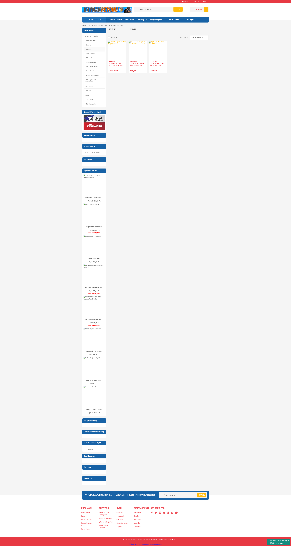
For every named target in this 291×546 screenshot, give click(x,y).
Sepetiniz (120, 526)
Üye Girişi (120, 519)
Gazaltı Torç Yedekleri (91, 36)
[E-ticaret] (145, 544)
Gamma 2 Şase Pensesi (94, 409)
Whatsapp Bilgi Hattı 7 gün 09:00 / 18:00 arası (279, 542)
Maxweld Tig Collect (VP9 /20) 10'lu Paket (116, 64)
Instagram (137, 519)
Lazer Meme (89, 86)
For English (190, 20)
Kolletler (120, 25)
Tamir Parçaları (90, 71)
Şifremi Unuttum (122, 523)
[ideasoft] (133, 544)
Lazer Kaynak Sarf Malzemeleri (90, 81)
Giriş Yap (196, 1)
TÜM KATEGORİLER (94, 20)
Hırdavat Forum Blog (175, 20)
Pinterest (137, 526)
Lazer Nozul (88, 91)
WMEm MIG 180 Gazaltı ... (94, 197)
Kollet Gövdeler (90, 53)
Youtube (137, 523)
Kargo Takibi (85, 529)
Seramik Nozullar (91, 62)
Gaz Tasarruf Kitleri (92, 66)
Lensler (87, 95)
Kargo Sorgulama (156, 20)
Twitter (136, 516)
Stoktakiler (114, 37)
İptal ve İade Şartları (106, 522)
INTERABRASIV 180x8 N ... (94, 319)
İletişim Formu (86, 519)
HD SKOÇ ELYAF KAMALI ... (94, 287)
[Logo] (107, 10)
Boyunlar (89, 45)
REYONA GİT (91, 449)
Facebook (137, 512)
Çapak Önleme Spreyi (94, 227)
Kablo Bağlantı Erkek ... (94, 351)
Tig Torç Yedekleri (90, 40)
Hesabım (120, 512)
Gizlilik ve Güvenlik (105, 518)
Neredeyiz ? (142, 20)
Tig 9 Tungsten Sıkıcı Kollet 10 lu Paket (157, 64)
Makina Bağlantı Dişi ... (94, 380)
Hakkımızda (129, 20)
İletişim (84, 516)
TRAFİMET (134, 61)
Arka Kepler (89, 58)
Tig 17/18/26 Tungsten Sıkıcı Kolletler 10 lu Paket (137, 65)
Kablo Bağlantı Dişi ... (94, 258)
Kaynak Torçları (116, 20)
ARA (178, 9)
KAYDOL (202, 495)
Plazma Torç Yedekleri (92, 75)
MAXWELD (113, 61)
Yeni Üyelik (120, 516)
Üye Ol (205, 1)
